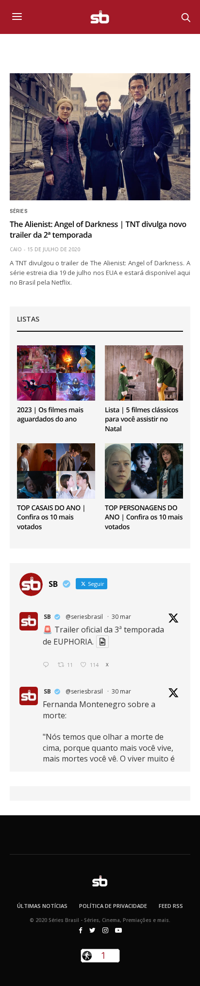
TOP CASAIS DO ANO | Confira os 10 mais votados (51, 517)
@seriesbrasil (84, 617)
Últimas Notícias (42, 905)
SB (47, 617)
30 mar (121, 617)
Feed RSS (171, 905)
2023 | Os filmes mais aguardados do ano (50, 414)
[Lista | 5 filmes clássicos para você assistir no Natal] (144, 372)
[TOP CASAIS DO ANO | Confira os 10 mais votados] (56, 470)
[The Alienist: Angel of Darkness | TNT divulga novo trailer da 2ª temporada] (100, 136)
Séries (18, 211)
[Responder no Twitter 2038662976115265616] (47, 665)
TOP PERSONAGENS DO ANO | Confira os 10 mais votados (144, 517)
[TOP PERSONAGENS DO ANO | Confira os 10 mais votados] (144, 470)
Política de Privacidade (113, 905)
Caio (16, 249)
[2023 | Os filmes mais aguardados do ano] (56, 372)
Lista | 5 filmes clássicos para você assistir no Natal (141, 419)
